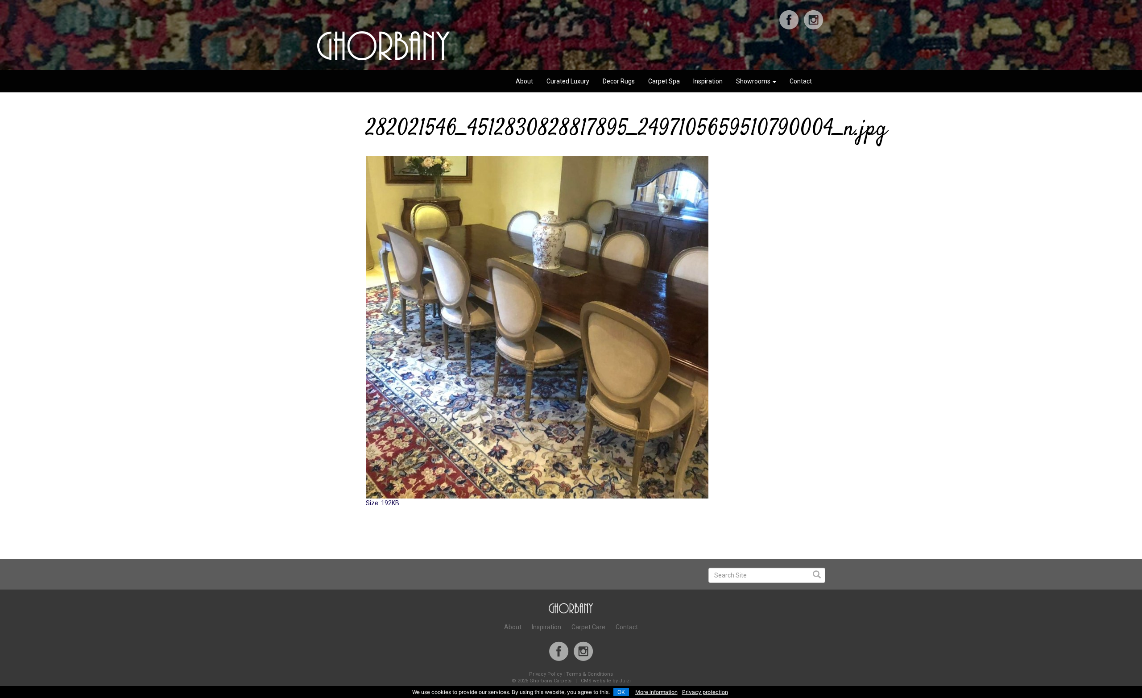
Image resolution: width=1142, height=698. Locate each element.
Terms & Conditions (589, 674)
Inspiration (708, 81)
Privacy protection (705, 692)
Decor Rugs (619, 81)
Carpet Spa (664, 81)
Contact (801, 81)
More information (656, 692)
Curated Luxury (567, 81)
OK (621, 692)
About (524, 81)
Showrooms (754, 81)
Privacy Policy (545, 674)
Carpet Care (588, 627)
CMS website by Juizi (606, 681)
